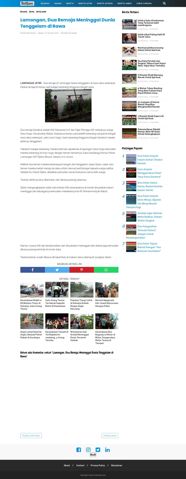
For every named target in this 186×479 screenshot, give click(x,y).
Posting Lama (109, 435)
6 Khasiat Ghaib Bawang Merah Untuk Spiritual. (150, 76)
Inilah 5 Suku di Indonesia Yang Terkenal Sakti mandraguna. (151, 22)
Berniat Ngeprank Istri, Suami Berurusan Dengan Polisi (106, 303)
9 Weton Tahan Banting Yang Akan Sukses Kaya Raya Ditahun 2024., (150, 90)
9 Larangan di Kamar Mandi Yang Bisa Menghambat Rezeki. (149, 104)
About (67, 465)
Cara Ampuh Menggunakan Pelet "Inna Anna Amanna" (149, 173)
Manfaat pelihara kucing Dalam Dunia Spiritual (150, 49)
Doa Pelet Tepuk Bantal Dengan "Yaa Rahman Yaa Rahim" (149, 247)
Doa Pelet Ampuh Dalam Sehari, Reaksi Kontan (149, 160)
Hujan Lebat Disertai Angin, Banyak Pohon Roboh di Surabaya (31, 335)
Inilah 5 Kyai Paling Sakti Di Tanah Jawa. (151, 35)
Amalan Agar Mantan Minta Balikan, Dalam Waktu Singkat (149, 217)
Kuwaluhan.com (99, 475)
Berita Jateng (105, 3)
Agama (57, 3)
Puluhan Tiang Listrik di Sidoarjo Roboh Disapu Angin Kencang (81, 304)
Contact (80, 465)
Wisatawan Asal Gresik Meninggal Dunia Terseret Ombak (79, 336)
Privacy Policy (98, 465)
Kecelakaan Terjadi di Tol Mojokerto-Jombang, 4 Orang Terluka (56, 336)
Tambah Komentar (69, 33)
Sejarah (45, 3)
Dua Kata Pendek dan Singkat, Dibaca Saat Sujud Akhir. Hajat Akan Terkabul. (152, 63)
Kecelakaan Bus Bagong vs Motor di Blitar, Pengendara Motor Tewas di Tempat (105, 337)
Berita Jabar (125, 3)
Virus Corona (144, 3)
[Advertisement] (69, 58)
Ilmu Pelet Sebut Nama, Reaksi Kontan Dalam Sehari (149, 186)
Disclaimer (116, 465)
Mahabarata (29, 10)
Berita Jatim (85, 3)
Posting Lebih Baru (31, 435)
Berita (70, 3)
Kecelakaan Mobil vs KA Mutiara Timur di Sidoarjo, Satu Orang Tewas (31, 304)
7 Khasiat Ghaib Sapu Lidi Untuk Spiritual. (151, 117)
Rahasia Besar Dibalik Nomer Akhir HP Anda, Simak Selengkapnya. (149, 131)
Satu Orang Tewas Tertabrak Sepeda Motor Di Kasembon (55, 303)
